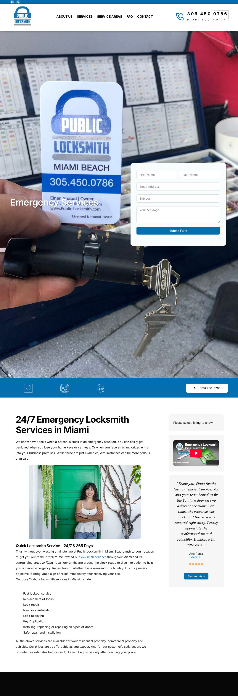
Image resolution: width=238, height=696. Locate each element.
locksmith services (93, 557)
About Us (64, 16)
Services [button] (85, 16)
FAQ (130, 16)
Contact (145, 16)
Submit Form (178, 230)
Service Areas (109, 16)
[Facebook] (12, 2)
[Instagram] (18, 2)
